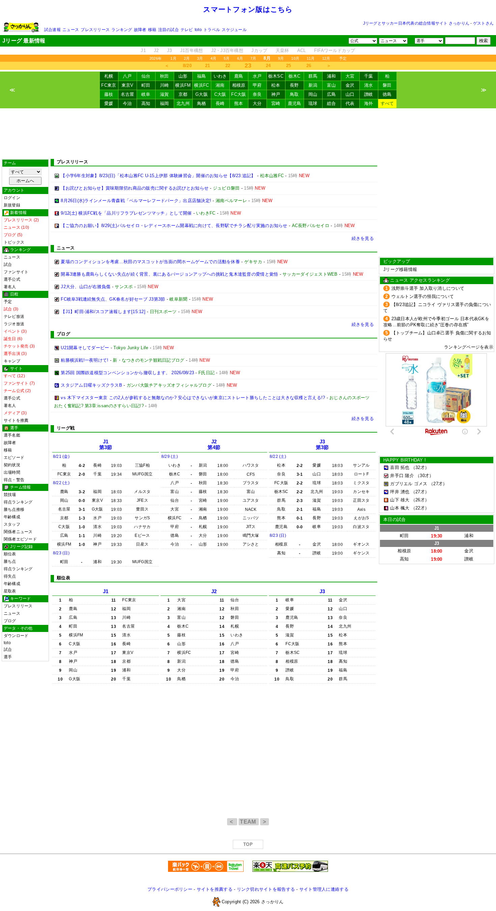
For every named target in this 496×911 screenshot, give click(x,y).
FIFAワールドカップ (334, 50)
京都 (183, 94)
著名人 (10, 286)
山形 (183, 76)
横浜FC (201, 85)
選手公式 (12, 279)
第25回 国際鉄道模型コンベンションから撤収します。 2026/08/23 (127, 372)
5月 (226, 58)
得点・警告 (14, 479)
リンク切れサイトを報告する (266, 889)
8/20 (187, 65)
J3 (169, 50)
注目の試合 (168, 29)
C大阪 (220, 94)
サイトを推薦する (214, 889)
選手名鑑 (12, 435)
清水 (368, 85)
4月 (213, 58)
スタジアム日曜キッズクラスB (91, 385)
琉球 (313, 103)
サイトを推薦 (16, 420)
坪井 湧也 (399, 491)
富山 (331, 85)
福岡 (164, 103)
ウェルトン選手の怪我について (422, 296)
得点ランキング (18, 502)
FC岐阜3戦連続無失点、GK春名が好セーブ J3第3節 (113, 299)
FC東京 (108, 85)
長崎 (220, 103)
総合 (331, 103)
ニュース (70, 29)
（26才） (420, 499)
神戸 (275, 94)
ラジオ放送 (14, 324)
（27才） (438, 483)
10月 (295, 58)
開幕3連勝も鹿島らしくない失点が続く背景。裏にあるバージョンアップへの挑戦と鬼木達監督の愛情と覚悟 (169, 274)
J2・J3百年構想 (227, 50)
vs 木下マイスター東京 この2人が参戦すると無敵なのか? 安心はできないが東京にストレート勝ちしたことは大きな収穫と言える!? (193, 397)
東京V (127, 85)
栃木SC (275, 76)
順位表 (10, 554)
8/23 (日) (61, 553)
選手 (8, 657)
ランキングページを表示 (468, 347)
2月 (187, 58)
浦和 (331, 76)
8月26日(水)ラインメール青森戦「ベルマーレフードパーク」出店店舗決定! (136, 200)
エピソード (14, 457)
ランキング (121, 29)
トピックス (14, 242)
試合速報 (52, 29)
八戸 (127, 76)
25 (288, 65)
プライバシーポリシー (169, 889)
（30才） (424, 475)
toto (198, 29)
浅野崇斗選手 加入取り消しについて (428, 288)
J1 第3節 (105, 444)
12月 (326, 58)
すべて (387, 103)
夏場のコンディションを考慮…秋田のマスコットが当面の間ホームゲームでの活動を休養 (150, 261)
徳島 (387, 94)
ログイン (12, 197)
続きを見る (363, 238)
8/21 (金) (61, 456)
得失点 (10, 576)
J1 (143, 50)
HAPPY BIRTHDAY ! (404, 460)
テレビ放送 (14, 316)
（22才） (420, 507)
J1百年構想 (191, 50)
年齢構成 (12, 517)
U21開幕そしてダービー (85, 347)
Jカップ (259, 50)
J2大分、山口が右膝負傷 (85, 286)
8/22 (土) (61, 482)
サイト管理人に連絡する (324, 889)
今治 (127, 103)
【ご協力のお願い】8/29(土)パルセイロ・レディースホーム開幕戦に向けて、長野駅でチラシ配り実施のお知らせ (174, 225)
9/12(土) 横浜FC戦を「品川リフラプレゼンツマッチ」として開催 (126, 213)
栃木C (294, 76)
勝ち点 (10, 561)
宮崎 (275, 103)
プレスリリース (95, 29)
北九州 (183, 103)
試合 (8, 264)
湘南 (220, 85)
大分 (257, 103)
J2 (156, 50)
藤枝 (108, 94)
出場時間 (12, 472)
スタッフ (12, 524)
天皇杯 (282, 50)
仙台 (145, 76)
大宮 (350, 76)
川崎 (164, 85)
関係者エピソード (20, 539)
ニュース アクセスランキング (420, 280)
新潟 (313, 85)
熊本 (238, 103)
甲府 (257, 85)
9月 (281, 58)
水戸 (257, 76)
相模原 (239, 85)
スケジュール (234, 29)
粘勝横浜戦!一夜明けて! (84, 360)
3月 (200, 58)
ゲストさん (483, 23)
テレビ (187, 29)
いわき (220, 76)
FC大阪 (238, 94)
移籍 (152, 29)
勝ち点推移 (14, 509)
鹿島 (238, 76)
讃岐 (368, 94)
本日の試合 (394, 519)
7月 (253, 58)
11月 (311, 58)
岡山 (313, 94)
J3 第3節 (322, 444)
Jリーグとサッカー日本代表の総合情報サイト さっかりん (416, 23)
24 (268, 65)
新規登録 (12, 205)
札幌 (108, 76)
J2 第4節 (214, 444)
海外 (368, 103)
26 (308, 65)
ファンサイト (16, 272)
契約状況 (12, 465)
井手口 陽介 (402, 475)
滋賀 (164, 94)
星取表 (10, 591)
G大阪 (201, 94)
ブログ (10, 620)
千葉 (368, 76)
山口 (350, 94)
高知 (145, 103)
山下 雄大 (399, 499)
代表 (350, 103)
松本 (275, 85)
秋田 (164, 76)
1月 (173, 58)
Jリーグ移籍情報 (400, 269)
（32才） (420, 467)
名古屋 (127, 94)
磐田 (387, 85)
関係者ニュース (18, 531)
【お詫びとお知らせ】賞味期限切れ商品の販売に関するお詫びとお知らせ (135, 188)
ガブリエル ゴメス (408, 483)
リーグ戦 (66, 428)
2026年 (155, 58)
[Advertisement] (248, 133)
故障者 (140, 29)
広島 (331, 94)
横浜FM (183, 85)
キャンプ (12, 361)
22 (227, 65)
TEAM (248, 822)
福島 (201, 76)
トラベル (211, 29)
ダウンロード (16, 635)
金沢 (350, 85)
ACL (301, 50)
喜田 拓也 (399, 467)
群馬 (313, 76)
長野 (294, 85)
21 (207, 65)
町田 (145, 85)
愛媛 (108, 103)
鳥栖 (201, 103)
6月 (240, 58)
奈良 (257, 94)
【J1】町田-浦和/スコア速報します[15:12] (103, 311)
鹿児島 (294, 103)
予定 (343, 58)
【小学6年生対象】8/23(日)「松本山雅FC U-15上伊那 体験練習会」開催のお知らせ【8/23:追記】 (158, 175)
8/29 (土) (169, 456)
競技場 (10, 494)
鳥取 (294, 94)
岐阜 (145, 94)
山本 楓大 (399, 507)
